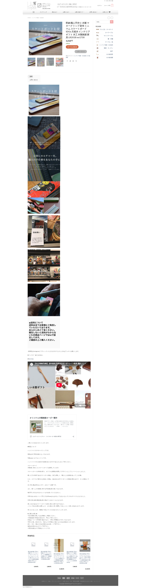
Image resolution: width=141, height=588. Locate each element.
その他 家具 (109, 54)
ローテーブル (109, 32)
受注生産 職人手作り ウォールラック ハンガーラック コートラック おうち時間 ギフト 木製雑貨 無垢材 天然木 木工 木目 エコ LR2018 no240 (59, 558)
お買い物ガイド (79, 12)
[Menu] (33, 12)
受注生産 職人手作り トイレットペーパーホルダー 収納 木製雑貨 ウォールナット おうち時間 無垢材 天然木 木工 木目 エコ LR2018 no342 (85, 558)
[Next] (60, 38)
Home (29, 17)
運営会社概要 (76, 581)
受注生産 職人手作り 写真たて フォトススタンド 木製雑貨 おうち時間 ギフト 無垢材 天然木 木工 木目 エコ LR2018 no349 (46, 555)
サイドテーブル (108, 35)
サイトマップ (97, 581)
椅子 (111, 51)
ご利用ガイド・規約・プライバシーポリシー (51, 581)
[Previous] (30, 38)
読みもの (54, 12)
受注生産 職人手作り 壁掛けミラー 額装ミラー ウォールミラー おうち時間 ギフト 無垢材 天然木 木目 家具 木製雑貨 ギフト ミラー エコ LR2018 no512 (72, 557)
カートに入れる (72, 47)
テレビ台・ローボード (106, 29)
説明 (30, 76)
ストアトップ (43, 12)
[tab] (30, 76)
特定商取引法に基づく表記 (86, 581)
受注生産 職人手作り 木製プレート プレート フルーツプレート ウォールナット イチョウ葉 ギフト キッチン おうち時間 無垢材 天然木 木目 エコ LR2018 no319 (33, 557)
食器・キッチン (108, 48)
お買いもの (66, 12)
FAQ (71, 581)
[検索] (111, 21)
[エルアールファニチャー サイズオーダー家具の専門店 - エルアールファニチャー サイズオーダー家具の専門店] (41, 6)
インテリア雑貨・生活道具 (38, 17)
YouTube (31, 359)
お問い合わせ (92, 12)
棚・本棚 (110, 39)
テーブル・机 (109, 42)
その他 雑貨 (109, 57)
